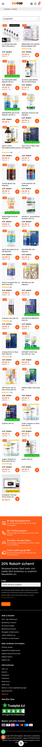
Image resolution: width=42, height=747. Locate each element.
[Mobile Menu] (3, 3)
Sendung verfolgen (8, 626)
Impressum (5, 678)
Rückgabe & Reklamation (10, 632)
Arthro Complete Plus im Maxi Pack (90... (11, 283)
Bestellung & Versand (9, 622)
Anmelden (5, 604)
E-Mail (3, 581)
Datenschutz (6, 681)
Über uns (5, 669)
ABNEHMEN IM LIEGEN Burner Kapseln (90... (30, 45)
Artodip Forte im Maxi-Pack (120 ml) (10, 353)
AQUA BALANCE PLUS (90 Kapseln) (10, 250)
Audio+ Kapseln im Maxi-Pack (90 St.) (31, 424)
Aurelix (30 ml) (27, 459)
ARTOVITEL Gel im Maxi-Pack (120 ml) (9, 389)
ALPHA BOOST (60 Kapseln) (28, 184)
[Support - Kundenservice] (31, 3)
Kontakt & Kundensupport (10, 638)
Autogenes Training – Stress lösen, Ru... (9, 496)
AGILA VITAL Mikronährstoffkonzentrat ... (11, 148)
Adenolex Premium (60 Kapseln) (30, 114)
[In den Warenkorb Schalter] (37, 55)
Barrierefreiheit (7, 691)
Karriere (4, 672)
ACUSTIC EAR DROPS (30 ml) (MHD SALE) (30, 81)
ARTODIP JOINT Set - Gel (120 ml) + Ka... (30, 353)
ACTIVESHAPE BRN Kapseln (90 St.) (9, 81)
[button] (3, 737)
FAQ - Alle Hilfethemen (9, 619)
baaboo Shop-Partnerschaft (11, 653)
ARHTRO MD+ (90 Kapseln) (28, 250)
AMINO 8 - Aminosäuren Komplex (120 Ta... (31, 217)
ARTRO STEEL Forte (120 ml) (31, 389)
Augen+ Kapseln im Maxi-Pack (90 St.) (9, 460)
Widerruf (5, 694)
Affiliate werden (7, 647)
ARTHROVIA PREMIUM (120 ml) (30, 319)
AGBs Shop (5, 684)
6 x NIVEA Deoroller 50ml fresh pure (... (9, 45)
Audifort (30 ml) (8, 423)
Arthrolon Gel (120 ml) (10, 318)
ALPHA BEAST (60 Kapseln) (8, 184)
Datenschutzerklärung (7, 597)
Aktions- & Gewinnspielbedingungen (14, 688)
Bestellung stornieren (9, 629)
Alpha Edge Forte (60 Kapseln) (10, 217)
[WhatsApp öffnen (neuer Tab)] (3, 732)
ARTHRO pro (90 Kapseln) (28, 283)
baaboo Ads (6, 660)
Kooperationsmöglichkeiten (11, 650)
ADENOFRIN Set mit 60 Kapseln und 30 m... (10, 114)
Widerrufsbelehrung (8, 635)
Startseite (7, 9)
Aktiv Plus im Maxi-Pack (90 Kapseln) (30, 147)
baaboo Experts (7, 657)
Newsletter (5, 675)
